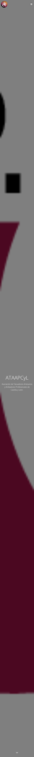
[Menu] (31, 4)
